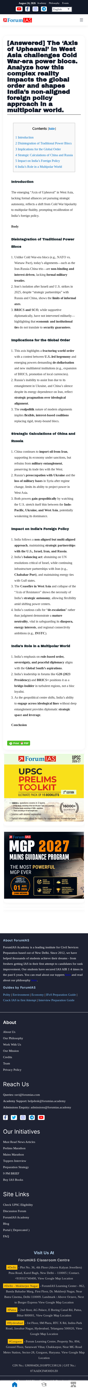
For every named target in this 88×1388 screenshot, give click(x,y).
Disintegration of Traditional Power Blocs (43, 143)
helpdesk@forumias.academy (47, 1101)
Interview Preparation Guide (56, 1000)
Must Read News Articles (19, 1142)
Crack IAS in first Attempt (19, 1000)
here (68, 974)
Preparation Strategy (16, 1167)
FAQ (6, 1236)
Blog (6, 1223)
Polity (6, 994)
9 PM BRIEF (11, 1173)
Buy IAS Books (13, 1179)
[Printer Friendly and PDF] (18, 742)
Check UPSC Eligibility (18, 1204)
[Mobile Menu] (81, 20)
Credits (7, 1057)
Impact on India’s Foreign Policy (37, 160)
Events (65, 3)
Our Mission (11, 1050)
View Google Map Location (55, 1278)
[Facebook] (5, 1117)
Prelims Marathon (14, 1148)
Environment (21, 994)
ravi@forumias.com (27, 1094)
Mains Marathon (13, 1154)
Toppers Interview (14, 1160)
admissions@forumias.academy (51, 1107)
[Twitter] (14, 1117)
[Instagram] (23, 1117)
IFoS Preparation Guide (61, 994)
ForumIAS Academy (16, 1217)
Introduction (24, 137)
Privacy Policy (12, 1069)
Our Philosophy (13, 1038)
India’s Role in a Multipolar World (38, 166)
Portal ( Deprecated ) (16, 1230)
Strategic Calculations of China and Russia (44, 155)
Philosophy (54, 3)
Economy (38, 994)
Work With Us (12, 1044)
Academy (41, 3)
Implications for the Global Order (38, 149)
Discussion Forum (14, 1211)
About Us (9, 1032)
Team (6, 1063)
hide (52, 129)
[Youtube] (41, 1117)
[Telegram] (32, 1117)
